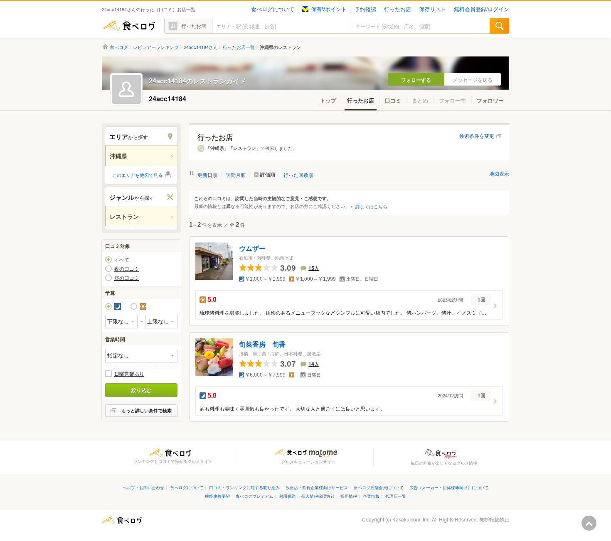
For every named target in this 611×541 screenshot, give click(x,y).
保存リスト (432, 9)
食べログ (129, 25)
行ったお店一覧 (239, 47)
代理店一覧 (395, 496)
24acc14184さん (201, 47)
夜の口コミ (126, 268)
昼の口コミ (126, 277)
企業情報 (371, 496)
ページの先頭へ (588, 523)
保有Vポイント (329, 9)
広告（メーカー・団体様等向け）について (448, 487)
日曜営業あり (129, 373)
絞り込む (141, 390)
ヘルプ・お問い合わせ (143, 487)
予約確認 (365, 9)
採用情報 (348, 496)
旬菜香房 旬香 (262, 344)
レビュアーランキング (156, 47)
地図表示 (499, 173)
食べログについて (272, 9)
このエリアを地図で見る (137, 174)
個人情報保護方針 (318, 496)
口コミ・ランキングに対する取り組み (244, 487)
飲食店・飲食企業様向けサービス (317, 487)
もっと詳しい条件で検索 (146, 410)
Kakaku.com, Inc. (411, 519)
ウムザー (252, 248)
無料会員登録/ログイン (481, 9)
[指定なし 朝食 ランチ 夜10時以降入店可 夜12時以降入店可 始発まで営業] (141, 355)
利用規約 (287, 496)
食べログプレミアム (254, 496)
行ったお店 (397, 9)
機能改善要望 (217, 496)
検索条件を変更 (476, 135)
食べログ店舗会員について (379, 487)
